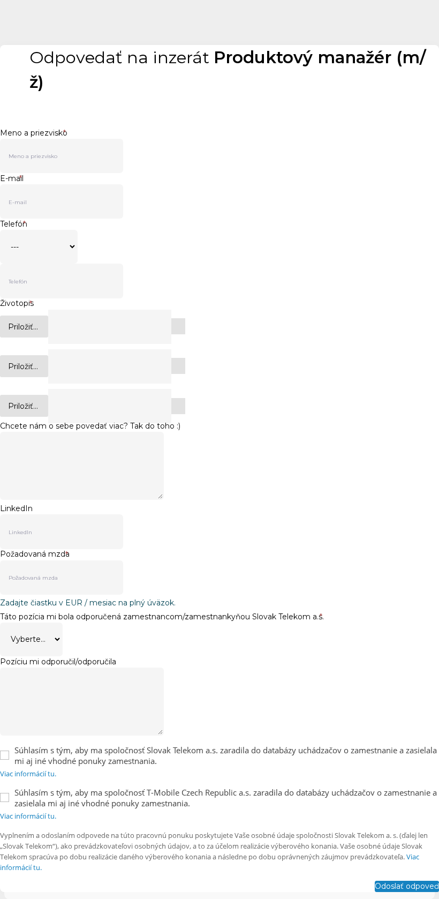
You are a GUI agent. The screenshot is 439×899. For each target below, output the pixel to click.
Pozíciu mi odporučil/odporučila (58, 661)
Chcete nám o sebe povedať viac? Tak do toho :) (90, 426)
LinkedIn (16, 508)
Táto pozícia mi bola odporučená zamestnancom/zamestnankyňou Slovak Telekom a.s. (162, 616)
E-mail (12, 178)
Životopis (17, 303)
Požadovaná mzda (35, 554)
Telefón (13, 224)
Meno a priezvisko (33, 133)
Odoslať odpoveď (407, 886)
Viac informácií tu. (28, 773)
